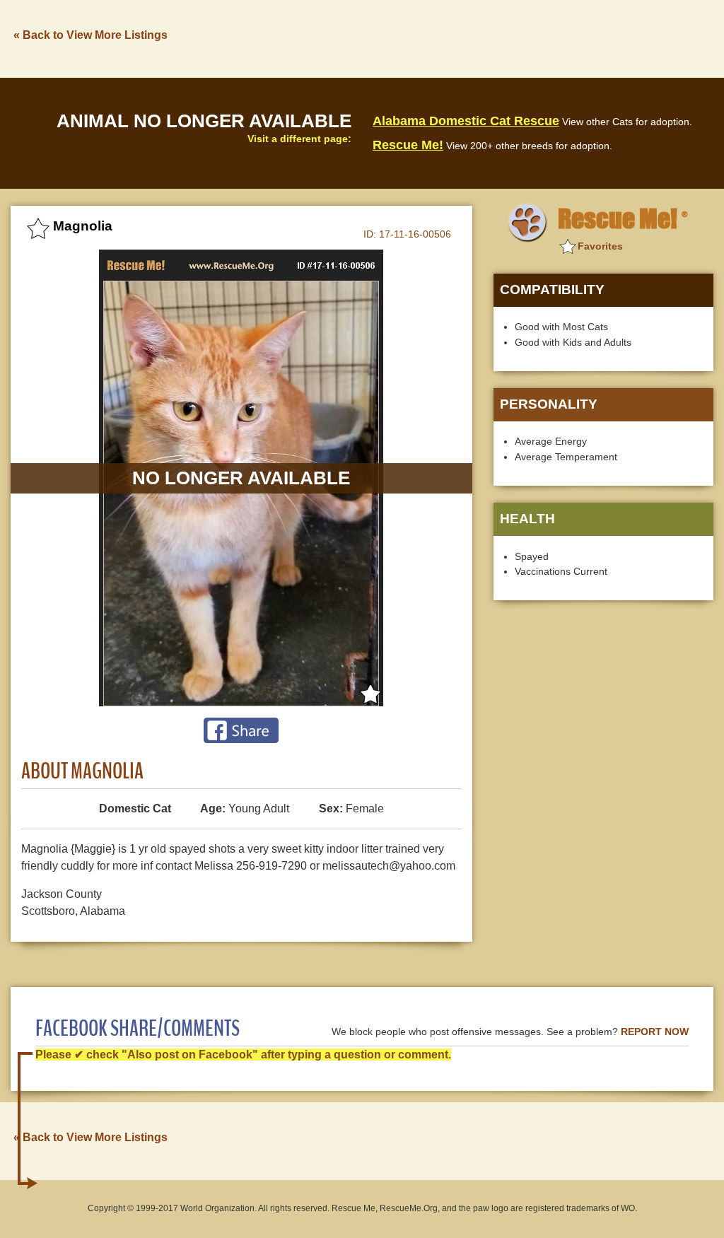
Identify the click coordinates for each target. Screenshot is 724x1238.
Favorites (600, 246)
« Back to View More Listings (90, 35)
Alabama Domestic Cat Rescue (466, 121)
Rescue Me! (408, 145)
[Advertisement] (456, 37)
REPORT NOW (655, 1032)
